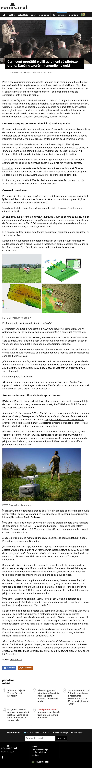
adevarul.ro (17, 72)
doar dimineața (61, 733)
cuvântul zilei (42, 762)
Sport (33, 15)
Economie (44, 15)
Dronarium (7, 168)
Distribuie (10, 668)
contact (35, 755)
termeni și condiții (40, 749)
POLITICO (63, 116)
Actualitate (23, 15)
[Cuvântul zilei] (80, 14)
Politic (12, 15)
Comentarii (27, 668)
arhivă (34, 747)
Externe (62, 15)
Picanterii (73, 15)
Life (53, 15)
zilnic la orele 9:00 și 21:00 (37, 733)
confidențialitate (39, 752)
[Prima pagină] (4, 14)
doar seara (78, 733)
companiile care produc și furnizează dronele (44, 110)
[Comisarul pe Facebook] (2, 757)
